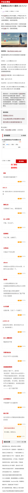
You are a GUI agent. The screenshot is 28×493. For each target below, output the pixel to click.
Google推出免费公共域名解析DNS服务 (14, 118)
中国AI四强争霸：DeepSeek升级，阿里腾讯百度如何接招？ (13, 481)
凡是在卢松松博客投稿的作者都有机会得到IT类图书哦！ (13, 491)
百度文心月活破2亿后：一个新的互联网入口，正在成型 (13, 452)
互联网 (21, 93)
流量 (5, 28)
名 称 (4, 141)
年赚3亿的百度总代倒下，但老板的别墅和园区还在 (13, 468)
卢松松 (17, 11)
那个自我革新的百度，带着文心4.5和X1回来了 (13, 487)
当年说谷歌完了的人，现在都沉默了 (11, 471)
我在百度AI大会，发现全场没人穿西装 (11, 446)
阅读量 (6, 11)
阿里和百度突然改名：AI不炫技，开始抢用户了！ (13, 459)
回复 (20, 181)
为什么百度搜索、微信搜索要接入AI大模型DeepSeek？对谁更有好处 (13, 478)
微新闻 (12, 11)
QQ (3, 147)
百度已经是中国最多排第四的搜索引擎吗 (12, 475)
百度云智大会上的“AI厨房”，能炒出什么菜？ (13, 465)
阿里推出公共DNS (8, 115)
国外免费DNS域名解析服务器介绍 (12, 122)
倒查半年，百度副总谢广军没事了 (10, 484)
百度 (5, 15)
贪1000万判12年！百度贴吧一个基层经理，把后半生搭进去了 (13, 449)
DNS (23, 441)
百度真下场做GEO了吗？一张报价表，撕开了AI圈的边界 (13, 455)
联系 (4, 144)
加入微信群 (23, 135)
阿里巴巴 (3, 75)
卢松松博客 (5, 2)
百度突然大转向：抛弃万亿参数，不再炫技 (12, 462)
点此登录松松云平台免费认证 (12, 139)
